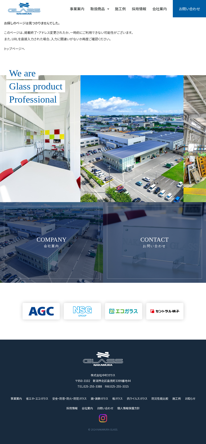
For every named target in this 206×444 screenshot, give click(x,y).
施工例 (120, 8)
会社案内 (159, 8)
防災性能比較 (159, 398)
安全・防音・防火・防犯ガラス (69, 398)
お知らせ (190, 398)
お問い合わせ (189, 8)
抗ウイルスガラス (137, 398)
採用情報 (139, 8)
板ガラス (117, 398)
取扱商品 (97, 8)
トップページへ (14, 48)
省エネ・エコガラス (37, 398)
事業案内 (77, 8)
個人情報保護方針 (128, 408)
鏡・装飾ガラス (99, 398)
